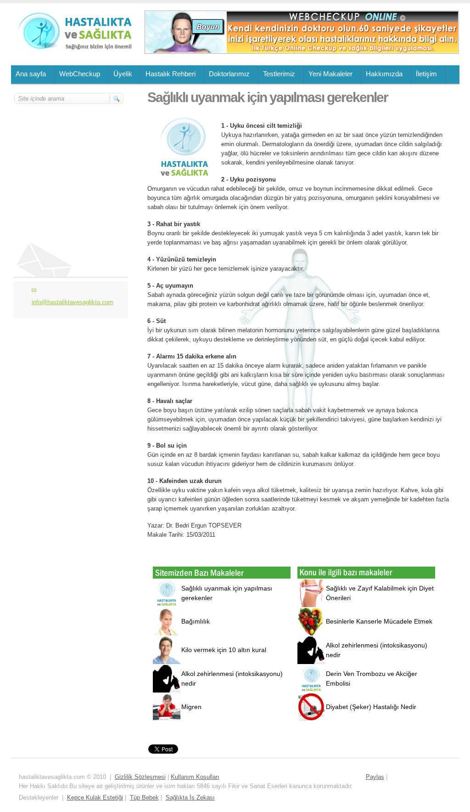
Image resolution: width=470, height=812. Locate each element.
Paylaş (375, 776)
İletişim (426, 74)
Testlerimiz (279, 74)
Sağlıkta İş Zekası (190, 797)
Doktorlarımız (229, 74)
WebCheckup (79, 74)
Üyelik (122, 74)
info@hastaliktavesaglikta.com (72, 302)
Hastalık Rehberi (170, 74)
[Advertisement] (69, 159)
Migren (191, 706)
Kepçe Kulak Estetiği (95, 797)
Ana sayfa (31, 74)
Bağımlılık (195, 621)
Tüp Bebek (144, 797)
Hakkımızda (384, 74)
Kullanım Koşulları (195, 776)
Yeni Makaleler (330, 74)
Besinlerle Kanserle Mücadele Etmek (379, 621)
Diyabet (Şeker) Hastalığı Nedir (371, 706)
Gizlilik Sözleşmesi (140, 776)
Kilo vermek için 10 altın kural (223, 649)
